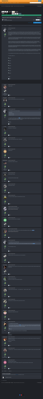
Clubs (5, 2)
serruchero (5, 310)
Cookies (24, 396)
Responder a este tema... (8, 377)
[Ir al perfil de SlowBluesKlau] (5, 162)
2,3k (5, 106)
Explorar (18, 2)
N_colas (5, 126)
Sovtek (6, 19)
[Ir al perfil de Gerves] (5, 290)
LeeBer (5, 348)
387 (5, 192)
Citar (10, 78)
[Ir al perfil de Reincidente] (5, 100)
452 (5, 262)
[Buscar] (40, 2)
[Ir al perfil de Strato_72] (5, 231)
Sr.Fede (5, 253)
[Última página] (7, 25)
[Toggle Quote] (9, 323)
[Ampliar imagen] (9, 60)
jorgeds (5, 206)
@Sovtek (33, 230)
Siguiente (5, 25)
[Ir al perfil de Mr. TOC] (5, 220)
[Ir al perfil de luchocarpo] (5, 267)
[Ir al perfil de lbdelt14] (5, 197)
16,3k (5, 146)
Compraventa (14, 2)
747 (5, 36)
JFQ (5, 321)
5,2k (5, 307)
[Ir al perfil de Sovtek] (3, 20)
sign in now (17, 374)
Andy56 (5, 84)
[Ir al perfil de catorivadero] (5, 140)
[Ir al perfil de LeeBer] (5, 350)
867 (5, 356)
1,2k (5, 273)
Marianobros (5, 299)
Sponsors (10, 2)
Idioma (19, 396)
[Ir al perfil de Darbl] (5, 279)
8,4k (5, 285)
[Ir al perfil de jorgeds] (5, 208)
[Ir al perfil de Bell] (5, 362)
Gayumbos (5, 172)
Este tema (38, 2)
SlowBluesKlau (5, 160)
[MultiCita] (8, 78)
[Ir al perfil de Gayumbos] (5, 175)
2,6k (5, 345)
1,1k (5, 368)
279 (5, 181)
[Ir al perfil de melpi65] (5, 186)
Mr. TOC (5, 217)
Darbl (5, 276)
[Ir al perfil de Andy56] (5, 87)
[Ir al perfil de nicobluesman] (5, 339)
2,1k (5, 237)
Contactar (21, 396)
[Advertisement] (14, 9)
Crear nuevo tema (30, 22)
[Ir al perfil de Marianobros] (5, 301)
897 (5, 296)
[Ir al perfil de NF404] (5, 151)
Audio (7, 2)
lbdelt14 (5, 195)
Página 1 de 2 (10, 25)
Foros (2, 2)
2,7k (5, 157)
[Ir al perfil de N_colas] (5, 129)
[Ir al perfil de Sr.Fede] (5, 256)
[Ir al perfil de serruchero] (5, 312)
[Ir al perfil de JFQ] (5, 324)
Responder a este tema (37, 22)
